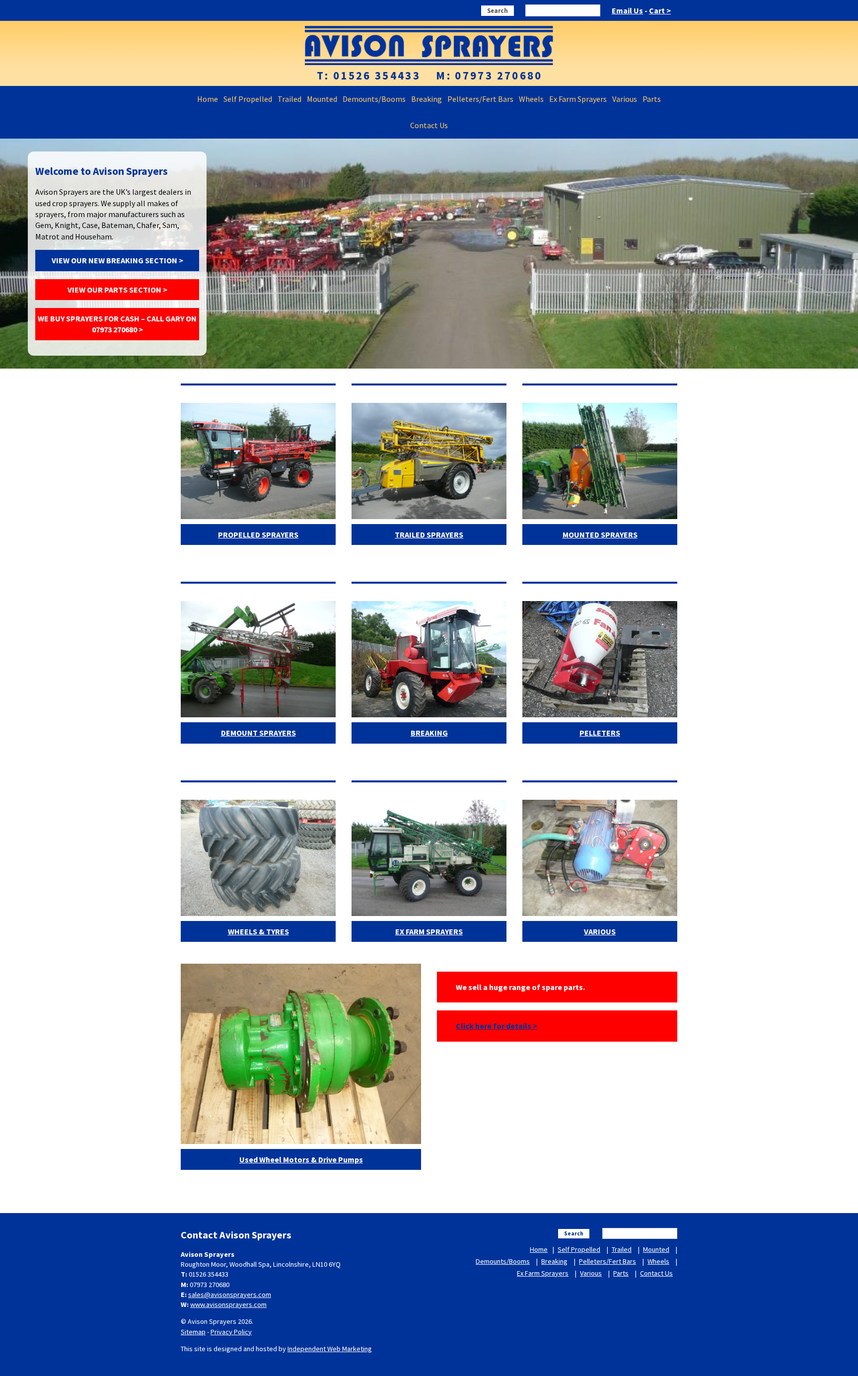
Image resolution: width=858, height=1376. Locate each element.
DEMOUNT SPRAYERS (258, 733)
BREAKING (429, 733)
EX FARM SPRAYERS (429, 931)
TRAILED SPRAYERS (429, 534)
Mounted (322, 99)
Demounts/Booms (374, 99)
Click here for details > (496, 1026)
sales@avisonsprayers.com (229, 1294)
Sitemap (193, 1331)
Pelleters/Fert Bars (480, 99)
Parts (652, 99)
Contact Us (429, 125)
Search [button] (497, 10)
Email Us (627, 10)
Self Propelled (247, 99)
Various (624, 99)
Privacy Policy (231, 1331)
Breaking (426, 99)
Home (207, 99)
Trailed (289, 99)
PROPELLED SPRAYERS (258, 534)
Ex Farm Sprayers (578, 99)
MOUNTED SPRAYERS (600, 534)
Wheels (531, 99)
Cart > (660, 10)
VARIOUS (600, 931)
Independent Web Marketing (329, 1348)
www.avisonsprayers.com (228, 1304)
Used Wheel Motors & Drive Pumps (301, 1159)
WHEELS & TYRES (258, 931)
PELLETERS (599, 733)
